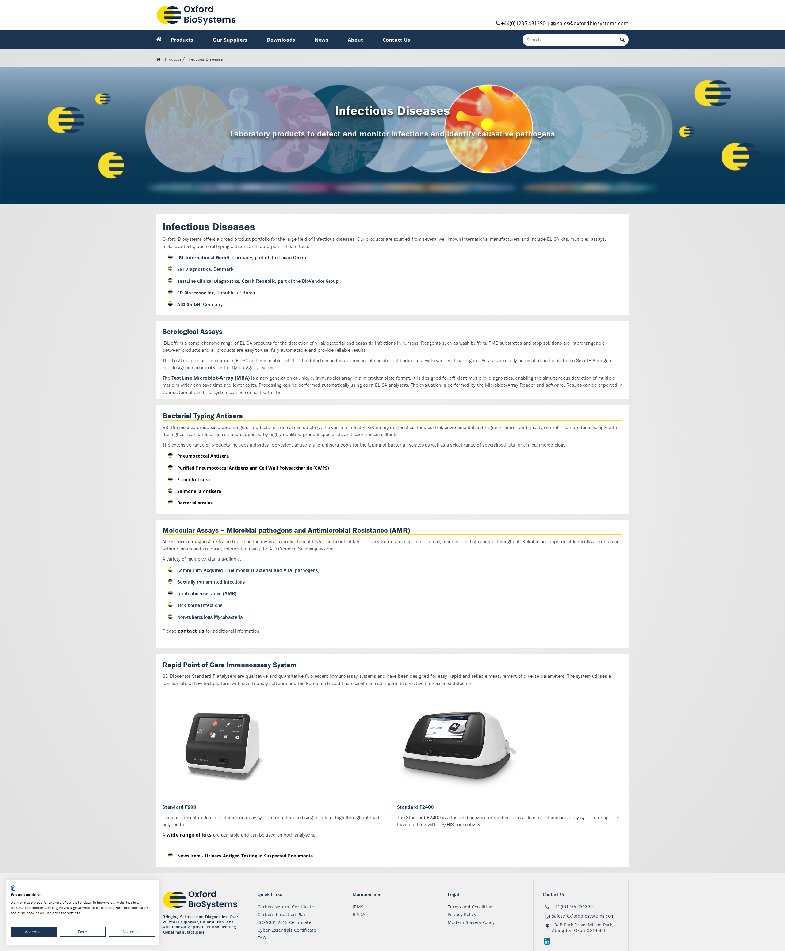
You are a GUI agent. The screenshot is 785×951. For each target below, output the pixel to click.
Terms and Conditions (471, 907)
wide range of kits (189, 834)
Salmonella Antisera (199, 491)
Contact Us (396, 39)
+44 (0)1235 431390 (572, 906)
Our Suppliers (230, 39)
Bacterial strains (195, 503)
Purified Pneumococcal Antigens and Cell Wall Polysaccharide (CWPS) (253, 468)
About (355, 39)
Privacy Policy (462, 914)
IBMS (358, 907)
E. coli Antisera (193, 479)
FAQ (262, 938)
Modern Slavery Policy (471, 922)
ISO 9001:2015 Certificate (284, 922)
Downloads (281, 39)
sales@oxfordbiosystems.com (593, 23)
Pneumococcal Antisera (203, 456)
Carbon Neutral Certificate (286, 907)
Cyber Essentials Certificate (287, 930)
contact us (191, 630)
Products (182, 39)
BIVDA (359, 914)
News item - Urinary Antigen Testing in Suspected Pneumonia (245, 856)
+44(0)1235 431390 (523, 23)
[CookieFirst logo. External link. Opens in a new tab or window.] (13, 888)
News (321, 39)
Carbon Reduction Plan (282, 914)
